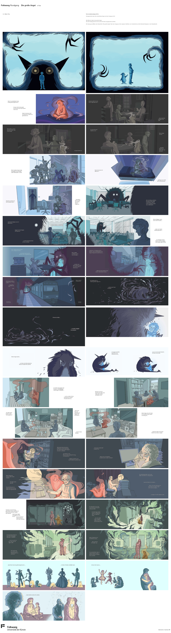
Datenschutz (161, 629)
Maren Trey (7, 14)
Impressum (166, 629)
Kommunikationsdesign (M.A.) (92, 14)
